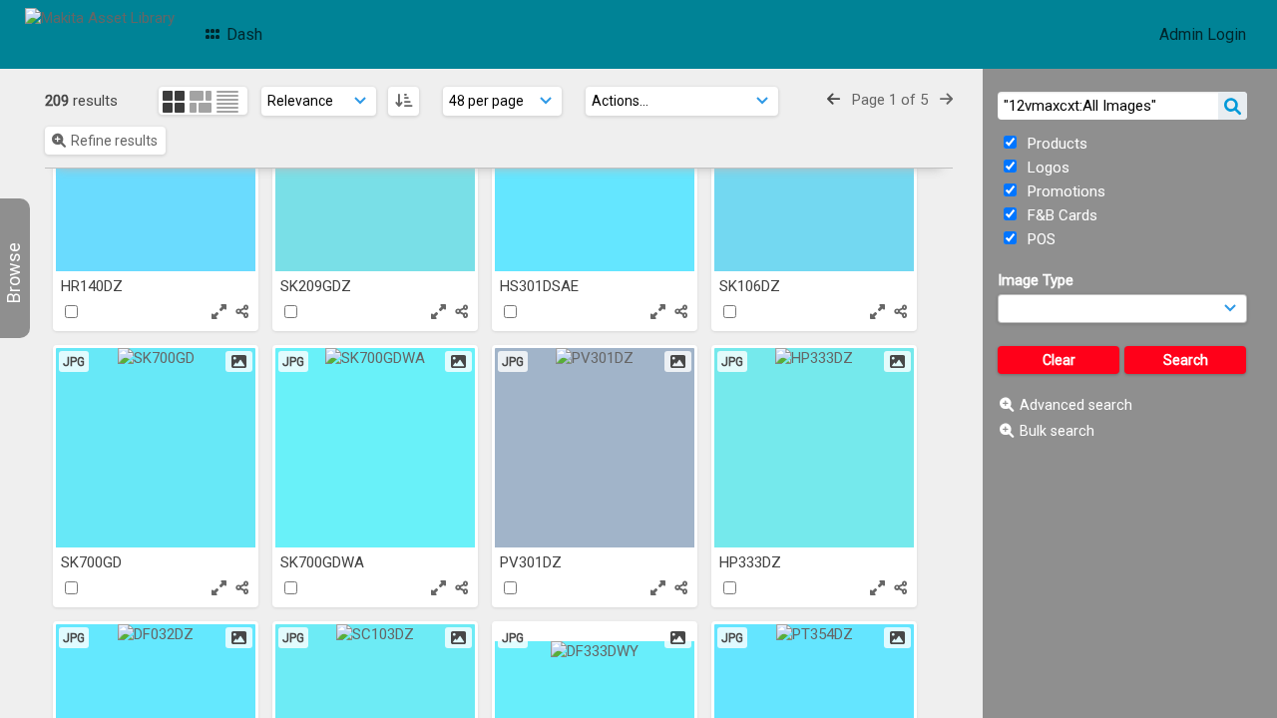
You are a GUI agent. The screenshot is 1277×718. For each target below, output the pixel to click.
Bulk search (1057, 431)
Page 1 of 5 (890, 100)
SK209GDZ (317, 286)
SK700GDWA (324, 562)
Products (1055, 144)
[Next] (946, 100)
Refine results (114, 141)
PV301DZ (533, 562)
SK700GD (93, 562)
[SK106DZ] (814, 171)
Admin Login (1202, 34)
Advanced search (1076, 405)
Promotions (1064, 191)
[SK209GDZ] (375, 171)
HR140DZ (94, 286)
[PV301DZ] (594, 447)
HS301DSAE (541, 286)
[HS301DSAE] (594, 171)
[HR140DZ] (155, 171)
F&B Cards (1060, 215)
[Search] (1232, 106)
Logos (1046, 168)
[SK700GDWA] (375, 447)
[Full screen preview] (219, 311)
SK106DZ (751, 286)
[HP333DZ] (814, 447)
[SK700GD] (155, 447)
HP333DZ (752, 562)
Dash (242, 34)
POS (1040, 239)
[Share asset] (241, 311)
